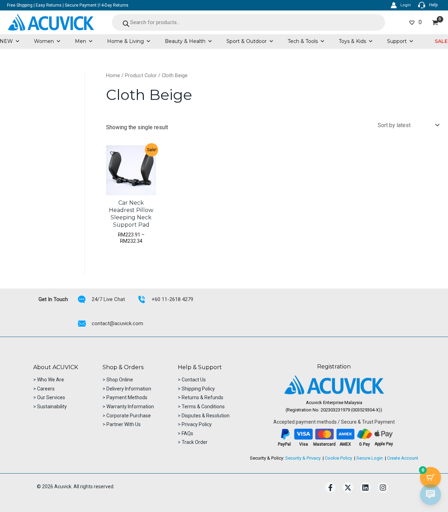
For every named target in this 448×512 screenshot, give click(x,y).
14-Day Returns (113, 5)
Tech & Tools (303, 41)
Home (113, 75)
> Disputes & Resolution (204, 415)
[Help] (428, 5)
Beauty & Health (185, 41)
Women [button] (44, 41)
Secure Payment (81, 5)
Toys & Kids (352, 41)
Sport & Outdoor (246, 41)
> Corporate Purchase (127, 415)
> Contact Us (192, 379)
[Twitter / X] (348, 487)
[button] (113, 153)
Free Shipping (20, 5)
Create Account (402, 458)
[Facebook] (330, 487)
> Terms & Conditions (201, 406)
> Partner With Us (122, 424)
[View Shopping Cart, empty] (435, 22)
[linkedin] (365, 487)
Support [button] (397, 41)
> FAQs (185, 433)
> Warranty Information (128, 406)
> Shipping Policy (196, 389)
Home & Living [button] (125, 41)
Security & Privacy (303, 458)
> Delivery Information (127, 389)
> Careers (44, 389)
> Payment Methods (125, 397)
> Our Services (49, 397)
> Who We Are (48, 379)
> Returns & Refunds (200, 397)
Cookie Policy (338, 458)
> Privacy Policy (195, 424)
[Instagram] (383, 487)
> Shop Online (118, 379)
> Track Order (193, 442)
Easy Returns (49, 5)
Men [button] (80, 41)
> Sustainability (50, 406)
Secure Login (369, 458)
